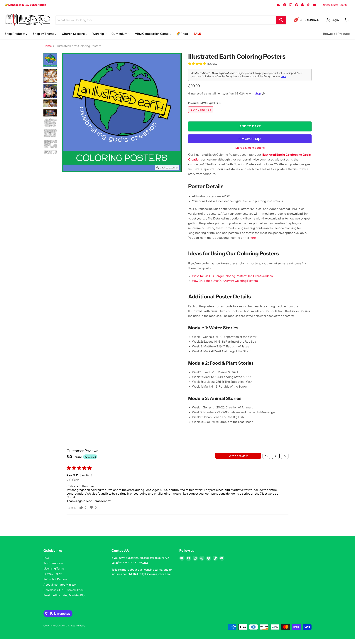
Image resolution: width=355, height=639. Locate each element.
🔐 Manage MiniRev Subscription (25, 4)
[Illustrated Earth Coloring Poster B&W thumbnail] (50, 133)
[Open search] (266, 456)
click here (164, 574)
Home (47, 46)
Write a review (238, 456)
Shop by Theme (44, 34)
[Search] (281, 20)
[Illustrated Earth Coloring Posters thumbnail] (50, 60)
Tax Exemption (53, 563)
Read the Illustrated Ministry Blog (64, 595)
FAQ (46, 557)
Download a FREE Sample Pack (63, 590)
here (283, 76)
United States (335, 4)
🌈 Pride (182, 34)
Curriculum (119, 34)
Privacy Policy (52, 574)
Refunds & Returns (55, 579)
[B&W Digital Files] (201, 113)
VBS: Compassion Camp (152, 34)
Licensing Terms (53, 568)
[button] (197, 64)
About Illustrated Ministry (60, 584)
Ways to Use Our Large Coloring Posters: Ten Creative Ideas (232, 276)
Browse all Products (336, 34)
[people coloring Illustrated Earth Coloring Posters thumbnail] (50, 75)
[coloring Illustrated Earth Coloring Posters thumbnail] (50, 103)
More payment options (250, 147)
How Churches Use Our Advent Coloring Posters (225, 281)
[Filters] (276, 456)
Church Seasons (73, 34)
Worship (98, 34)
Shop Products (15, 34)
